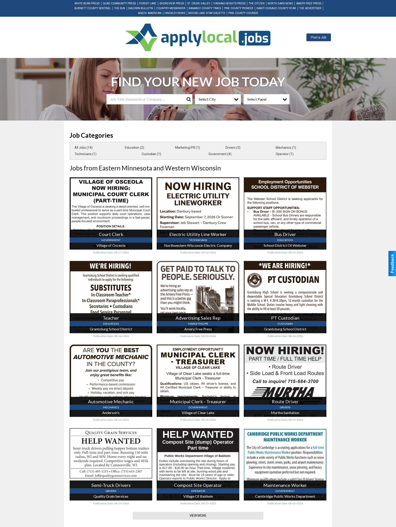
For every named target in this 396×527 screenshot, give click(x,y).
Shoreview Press (172, 3)
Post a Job (318, 37)
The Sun (119, 8)
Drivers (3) (233, 147)
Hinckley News (175, 13)
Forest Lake (147, 3)
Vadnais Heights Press (229, 3)
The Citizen (256, 3)
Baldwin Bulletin (140, 8)
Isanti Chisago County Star (276, 8)
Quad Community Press (119, 3)
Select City (207, 99)
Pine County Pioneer (238, 8)
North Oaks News (280, 3)
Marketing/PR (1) (187, 147)
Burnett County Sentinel (92, 8)
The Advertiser (310, 8)
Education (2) (134, 147)
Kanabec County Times (205, 8)
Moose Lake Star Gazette (206, 13)
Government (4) (220, 154)
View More (198, 515)
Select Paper (257, 99)
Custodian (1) (151, 154)
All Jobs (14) (83, 147)
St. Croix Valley (198, 3)
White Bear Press (86, 3)
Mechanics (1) (286, 147)
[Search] (188, 99)
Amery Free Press (308, 3)
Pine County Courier (243, 13)
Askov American (149, 13)
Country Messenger (170, 8)
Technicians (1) (85, 154)
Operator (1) (285, 154)
